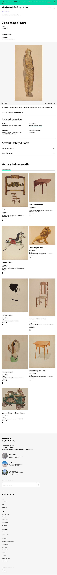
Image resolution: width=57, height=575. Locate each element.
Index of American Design (35, 125)
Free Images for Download (8, 541)
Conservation (5, 550)
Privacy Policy (4, 572)
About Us (4, 501)
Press (3, 504)
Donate (3, 532)
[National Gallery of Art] (28, 439)
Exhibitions (4, 525)
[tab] (6, 169)
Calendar (4, 517)
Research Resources (7, 153)
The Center (4, 547)
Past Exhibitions (6, 558)
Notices (3, 569)
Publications (5, 561)
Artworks (7, 14)
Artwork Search (5, 544)
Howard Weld (5, 37)
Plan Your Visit (5, 514)
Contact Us (4, 507)
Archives (4, 555)
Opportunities (5, 535)
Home (3, 14)
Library (3, 552)
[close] (54, 2)
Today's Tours (5, 519)
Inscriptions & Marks (8, 148)
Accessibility (5, 522)
